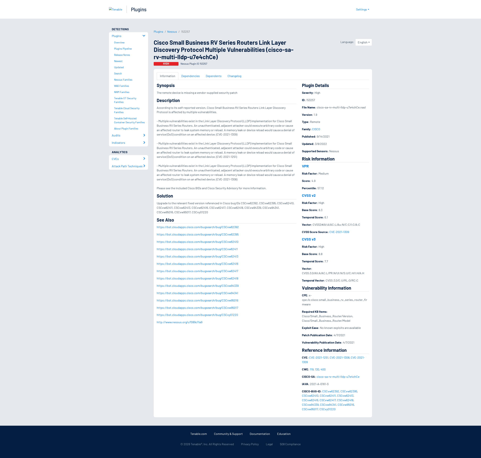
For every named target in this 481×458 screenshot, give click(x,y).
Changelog (234, 76)
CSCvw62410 (310, 395)
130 (317, 369)
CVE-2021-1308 (339, 357)
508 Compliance (290, 444)
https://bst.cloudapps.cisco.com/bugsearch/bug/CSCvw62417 (197, 271)
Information (167, 76)
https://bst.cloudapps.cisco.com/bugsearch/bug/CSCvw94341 (197, 293)
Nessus (172, 31)
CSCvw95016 (346, 404)
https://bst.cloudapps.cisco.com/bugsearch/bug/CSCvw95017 (197, 307)
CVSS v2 (309, 195)
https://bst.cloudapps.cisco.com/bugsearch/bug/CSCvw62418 (197, 278)
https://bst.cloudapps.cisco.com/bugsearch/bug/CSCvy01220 (197, 314)
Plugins (139, 9)
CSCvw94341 (328, 404)
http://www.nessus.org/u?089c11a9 (179, 322)
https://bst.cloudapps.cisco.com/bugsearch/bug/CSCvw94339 (198, 285)
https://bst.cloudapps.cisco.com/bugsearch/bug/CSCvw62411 (197, 249)
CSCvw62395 (348, 391)
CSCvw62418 (345, 400)
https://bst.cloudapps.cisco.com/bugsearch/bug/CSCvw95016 (197, 300)
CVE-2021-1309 (339, 232)
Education (284, 433)
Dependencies (190, 76)
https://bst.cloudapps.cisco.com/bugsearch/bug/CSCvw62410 (197, 241)
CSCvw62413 (345, 395)
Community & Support (228, 433)
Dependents (214, 76)
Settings (361, 9)
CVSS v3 (309, 239)
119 (312, 369)
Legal (269, 444)
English (363, 42)
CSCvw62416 (310, 400)
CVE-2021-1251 (318, 357)
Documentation (260, 433)
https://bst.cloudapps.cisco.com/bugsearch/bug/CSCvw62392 (198, 227)
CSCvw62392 (330, 391)
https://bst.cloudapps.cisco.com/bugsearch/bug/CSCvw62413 (197, 256)
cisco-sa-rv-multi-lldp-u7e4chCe (338, 376)
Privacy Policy (250, 444)
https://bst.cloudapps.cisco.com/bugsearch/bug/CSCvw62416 (197, 263)
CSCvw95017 (310, 409)
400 (323, 369)
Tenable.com (198, 433)
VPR (305, 166)
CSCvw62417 (328, 400)
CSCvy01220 (327, 409)
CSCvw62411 (328, 395)
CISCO (316, 129)
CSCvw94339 (310, 404)
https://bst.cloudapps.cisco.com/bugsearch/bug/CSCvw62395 (198, 234)
